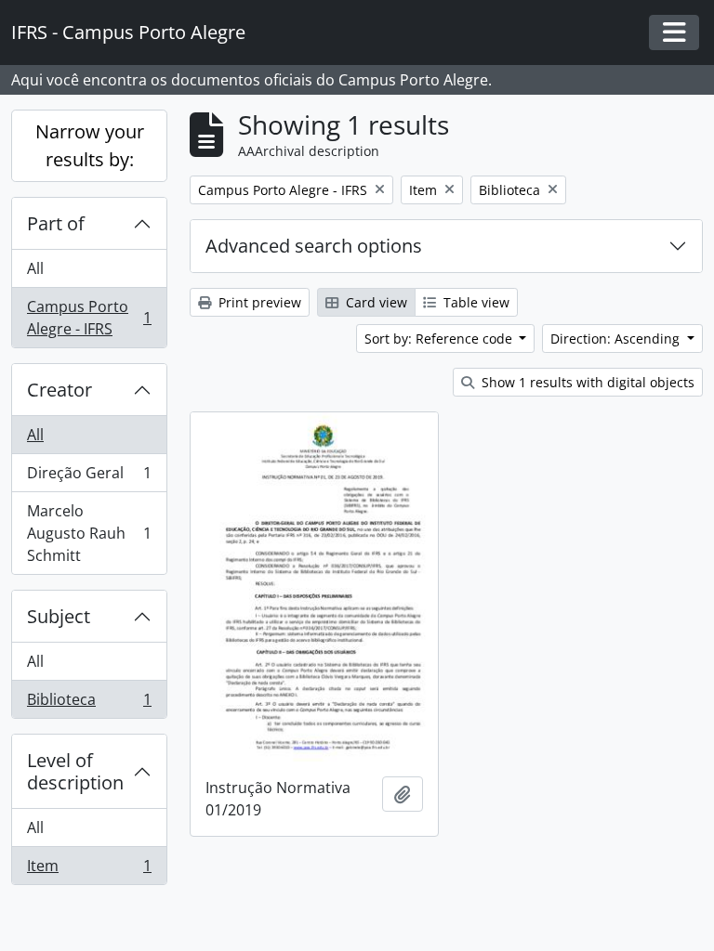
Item (89, 869)
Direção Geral (89, 477)
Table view (474, 302)
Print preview (258, 302)
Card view (374, 302)
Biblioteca (89, 703)
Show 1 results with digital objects (586, 382)
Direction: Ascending (616, 338)
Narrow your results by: (89, 145)
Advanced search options (313, 245)
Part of (56, 223)
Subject (58, 616)
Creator (59, 389)
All (35, 268)
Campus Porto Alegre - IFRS (89, 317)
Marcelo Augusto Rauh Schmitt (89, 533)
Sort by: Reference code (440, 338)
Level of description (75, 771)
